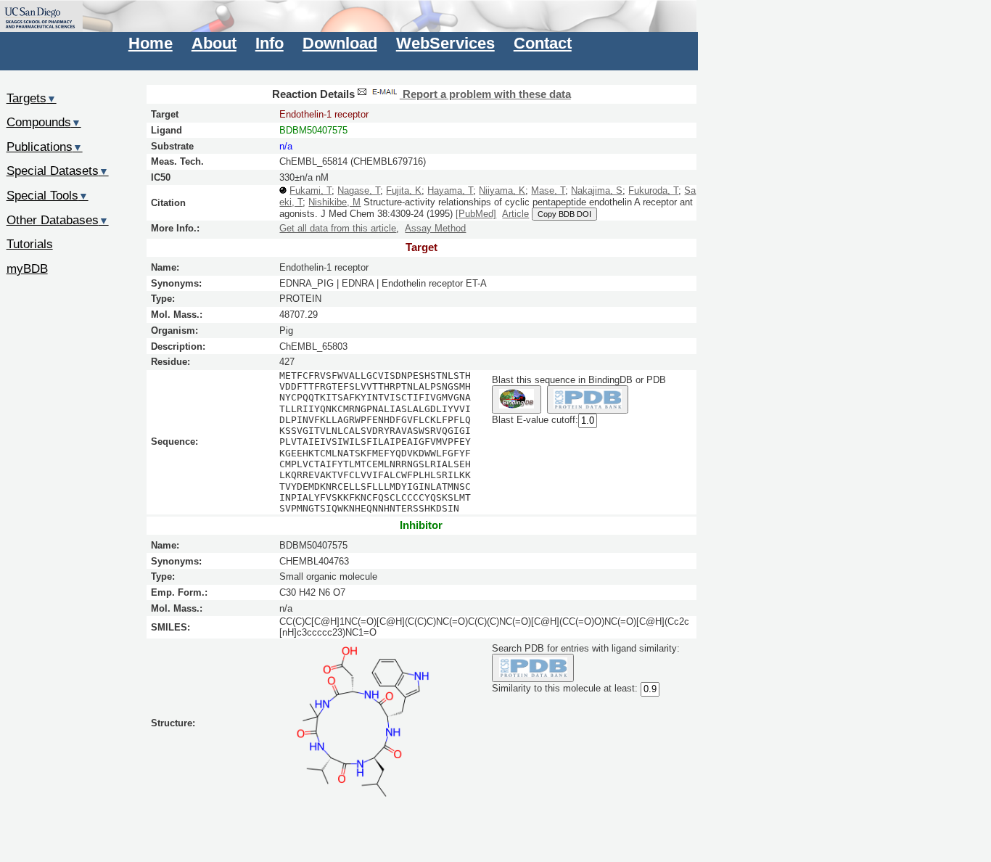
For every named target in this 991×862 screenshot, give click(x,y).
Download (340, 43)
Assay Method (435, 228)
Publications (45, 146)
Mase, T (548, 190)
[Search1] (516, 399)
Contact (543, 43)
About (214, 43)
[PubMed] (476, 213)
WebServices (445, 43)
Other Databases (58, 220)
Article (515, 213)
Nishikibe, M (334, 202)
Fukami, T (310, 190)
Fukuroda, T (653, 190)
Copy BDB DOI (564, 214)
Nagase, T (358, 190)
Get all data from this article (337, 228)
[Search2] (588, 399)
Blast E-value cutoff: (535, 419)
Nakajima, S (596, 190)
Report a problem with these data (485, 94)
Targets (32, 98)
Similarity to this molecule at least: (565, 688)
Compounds (44, 122)
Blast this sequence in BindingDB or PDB (579, 379)
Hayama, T (450, 190)
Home (150, 43)
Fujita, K (404, 190)
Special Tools (48, 195)
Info (269, 43)
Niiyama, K (502, 190)
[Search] (533, 668)
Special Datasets (58, 170)
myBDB (27, 268)
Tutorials (30, 244)
